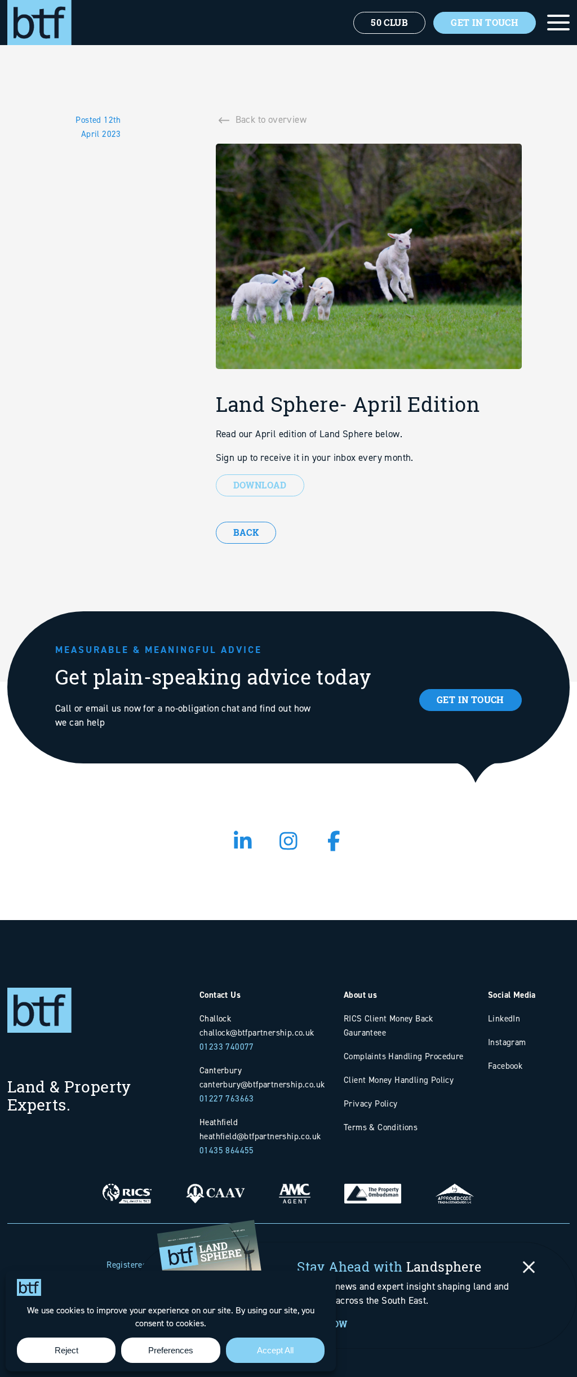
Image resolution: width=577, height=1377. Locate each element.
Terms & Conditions (381, 1127)
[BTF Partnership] (39, 21)
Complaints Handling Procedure (404, 1056)
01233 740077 (226, 1046)
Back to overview (271, 119)
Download (260, 485)
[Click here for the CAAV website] (214, 1185)
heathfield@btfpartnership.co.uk (260, 1136)
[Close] (528, 1266)
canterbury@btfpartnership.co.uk (262, 1084)
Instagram (507, 1042)
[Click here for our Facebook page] (334, 841)
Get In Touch (484, 22)
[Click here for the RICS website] (127, 1185)
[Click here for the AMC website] (294, 1185)
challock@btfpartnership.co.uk (256, 1032)
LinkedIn (504, 1018)
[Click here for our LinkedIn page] (243, 841)
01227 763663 (226, 1098)
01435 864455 (226, 1150)
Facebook (505, 1065)
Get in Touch (470, 700)
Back (246, 532)
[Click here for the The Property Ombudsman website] (372, 1185)
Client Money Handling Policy (399, 1079)
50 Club (389, 22)
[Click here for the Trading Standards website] (454, 1185)
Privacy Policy (371, 1103)
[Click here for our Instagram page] (289, 841)
